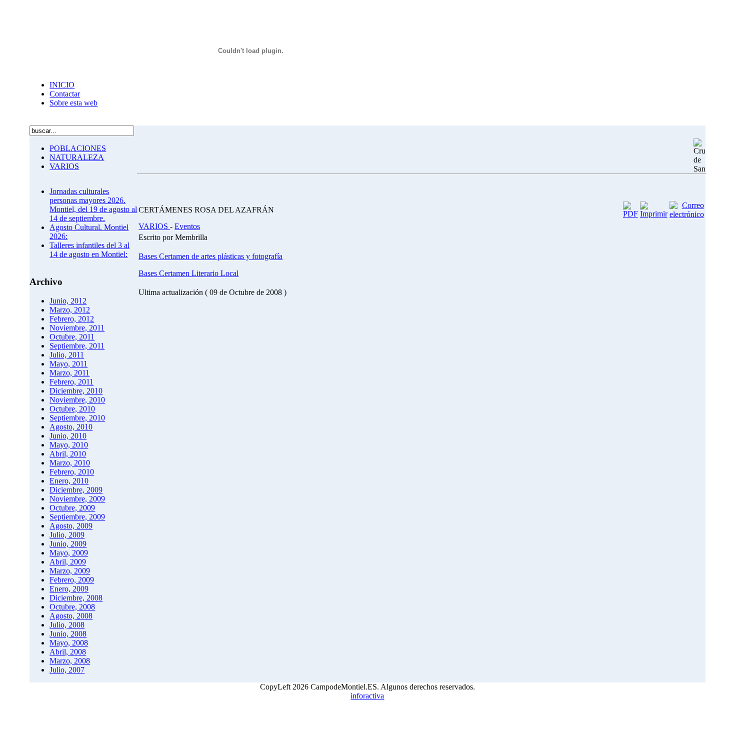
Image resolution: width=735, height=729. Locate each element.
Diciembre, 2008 (76, 598)
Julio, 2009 (67, 534)
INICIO (62, 84)
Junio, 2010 (68, 436)
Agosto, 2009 (71, 526)
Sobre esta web (74, 102)
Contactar (65, 94)
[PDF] (630, 214)
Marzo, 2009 (70, 570)
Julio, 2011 (67, 354)
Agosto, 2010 (71, 426)
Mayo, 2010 (69, 444)
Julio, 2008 (67, 624)
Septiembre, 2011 (77, 346)
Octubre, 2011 (72, 336)
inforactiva (367, 696)
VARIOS (64, 166)
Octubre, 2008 (72, 606)
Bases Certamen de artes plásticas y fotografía (210, 256)
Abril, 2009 (68, 562)
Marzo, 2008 (70, 660)
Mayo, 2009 (69, 552)
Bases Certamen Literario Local (188, 273)
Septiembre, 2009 (77, 516)
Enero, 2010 (69, 480)
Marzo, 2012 (70, 310)
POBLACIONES (78, 148)
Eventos (187, 226)
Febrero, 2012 (72, 318)
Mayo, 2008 (69, 642)
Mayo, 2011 (69, 364)
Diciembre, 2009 (76, 490)
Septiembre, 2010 (77, 418)
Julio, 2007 (67, 670)
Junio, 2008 (68, 634)
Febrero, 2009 (72, 580)
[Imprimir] (654, 214)
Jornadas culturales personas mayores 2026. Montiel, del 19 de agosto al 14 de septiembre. (93, 204)
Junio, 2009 (68, 544)
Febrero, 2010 (72, 472)
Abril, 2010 (68, 454)
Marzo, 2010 (70, 462)
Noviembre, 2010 (77, 400)
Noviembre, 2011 (77, 328)
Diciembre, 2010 (76, 390)
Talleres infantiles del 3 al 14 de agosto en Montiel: (90, 249)
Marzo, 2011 (70, 372)
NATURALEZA (77, 157)
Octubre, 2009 (72, 508)
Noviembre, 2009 (77, 498)
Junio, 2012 (68, 300)
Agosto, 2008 (71, 616)
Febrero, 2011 (72, 382)
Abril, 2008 (68, 652)
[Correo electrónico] (687, 214)
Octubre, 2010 (72, 408)
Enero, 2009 (69, 588)
